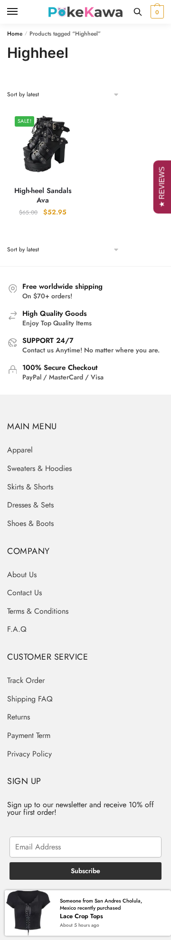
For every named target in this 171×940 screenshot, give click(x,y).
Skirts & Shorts (30, 486)
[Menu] (21, 12)
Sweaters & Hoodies (39, 468)
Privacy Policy (29, 753)
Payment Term (28, 735)
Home (14, 33)
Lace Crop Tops (81, 916)
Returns (18, 716)
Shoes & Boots (30, 523)
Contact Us (24, 592)
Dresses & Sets (30, 504)
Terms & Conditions (37, 611)
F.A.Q (17, 629)
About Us (22, 574)
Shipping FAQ (30, 698)
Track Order (26, 680)
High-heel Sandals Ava (43, 195)
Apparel (20, 449)
